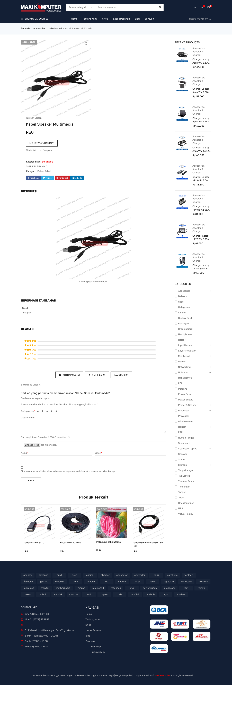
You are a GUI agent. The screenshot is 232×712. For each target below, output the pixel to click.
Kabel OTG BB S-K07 (35, 542)
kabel (152, 581)
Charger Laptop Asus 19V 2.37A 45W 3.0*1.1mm (200, 61)
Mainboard (184, 356)
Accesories (39, 28)
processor (169, 588)
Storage (182, 465)
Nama (24, 453)
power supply (150, 588)
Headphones (185, 334)
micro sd (203, 581)
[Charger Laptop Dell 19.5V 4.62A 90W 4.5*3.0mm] (182, 260)
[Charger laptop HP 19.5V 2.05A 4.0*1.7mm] (182, 231)
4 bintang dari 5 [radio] (53, 412)
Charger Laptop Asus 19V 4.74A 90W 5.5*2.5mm (201, 149)
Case (181, 301)
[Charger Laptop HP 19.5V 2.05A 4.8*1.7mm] (182, 201)
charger (105, 575)
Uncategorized (186, 503)
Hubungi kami (98, 652)
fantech (188, 575)
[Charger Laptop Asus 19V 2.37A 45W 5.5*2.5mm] (182, 84)
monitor (45, 588)
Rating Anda (28, 411)
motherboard (63, 588)
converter (139, 575)
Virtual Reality (185, 513)
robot (43, 594)
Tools (181, 497)
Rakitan (182, 426)
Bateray (182, 296)
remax (201, 588)
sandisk (58, 594)
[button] (86, 43)
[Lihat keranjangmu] (208, 7)
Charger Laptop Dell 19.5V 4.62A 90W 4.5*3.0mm (201, 267)
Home (88, 614)
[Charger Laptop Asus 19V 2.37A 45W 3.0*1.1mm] (182, 54)
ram (186, 588)
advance (43, 575)
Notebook (183, 372)
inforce (122, 581)
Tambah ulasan (34, 118)
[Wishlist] (202, 7)
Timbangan (184, 486)
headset (91, 581)
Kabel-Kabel (55, 28)
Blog (87, 635)
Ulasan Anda (28, 417)
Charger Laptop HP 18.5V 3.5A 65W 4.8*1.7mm (200, 179)
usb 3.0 (135, 594)
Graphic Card (185, 329)
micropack (186, 581)
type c (104, 594)
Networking (184, 367)
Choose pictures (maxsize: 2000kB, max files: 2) (45, 437)
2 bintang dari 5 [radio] (43, 412)
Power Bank (184, 394)
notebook (116, 588)
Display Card (185, 318)
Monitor (182, 361)
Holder (181, 339)
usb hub (150, 594)
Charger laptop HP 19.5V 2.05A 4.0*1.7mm (200, 237)
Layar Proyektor (187, 350)
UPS (180, 508)
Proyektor (183, 416)
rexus (28, 594)
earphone (172, 575)
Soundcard (184, 443)
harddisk (60, 581)
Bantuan (90, 641)
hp (106, 581)
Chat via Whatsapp (42, 143)
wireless (181, 594)
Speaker (182, 454)
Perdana (182, 388)
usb (120, 594)
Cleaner (182, 312)
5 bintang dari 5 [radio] (57, 412)
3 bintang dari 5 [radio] (48, 412)
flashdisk (28, 581)
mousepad (98, 588)
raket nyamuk (185, 421)
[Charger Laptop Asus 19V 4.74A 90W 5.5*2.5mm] (182, 142)
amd (59, 575)
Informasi (96, 646)
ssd (89, 594)
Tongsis (182, 492)
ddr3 (156, 575)
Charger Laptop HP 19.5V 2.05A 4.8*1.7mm (200, 208)
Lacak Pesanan (93, 630)
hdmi (75, 581)
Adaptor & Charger (197, 53)
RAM (180, 432)
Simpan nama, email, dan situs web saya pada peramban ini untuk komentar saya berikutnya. (68, 471)
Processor (183, 410)
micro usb (28, 588)
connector (122, 575)
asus (74, 575)
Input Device (185, 345)
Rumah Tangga (186, 437)
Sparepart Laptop (187, 448)
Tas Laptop (184, 475)
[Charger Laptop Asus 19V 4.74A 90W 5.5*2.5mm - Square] (182, 113)
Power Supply (185, 399)
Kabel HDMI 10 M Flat (71, 542)
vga (166, 594)
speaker (73, 594)
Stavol (181, 459)
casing (89, 575)
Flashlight (183, 323)
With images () (71, 375)
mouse (81, 588)
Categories (184, 307)
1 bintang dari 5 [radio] (39, 412)
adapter (27, 575)
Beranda (25, 28)
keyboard (169, 581)
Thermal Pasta (186, 481)
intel (137, 581)
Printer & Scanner (187, 405)
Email (98, 453)
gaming (44, 581)
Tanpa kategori (186, 470)
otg (132, 588)
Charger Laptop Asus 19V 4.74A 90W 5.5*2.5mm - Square (201, 120)
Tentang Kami (92, 619)
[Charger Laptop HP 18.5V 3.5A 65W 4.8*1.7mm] (182, 172)
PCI (180, 383)
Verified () (98, 375)
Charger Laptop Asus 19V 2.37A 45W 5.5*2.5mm (201, 90)
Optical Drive (185, 377)
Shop (88, 624)
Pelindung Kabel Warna (108, 542)
